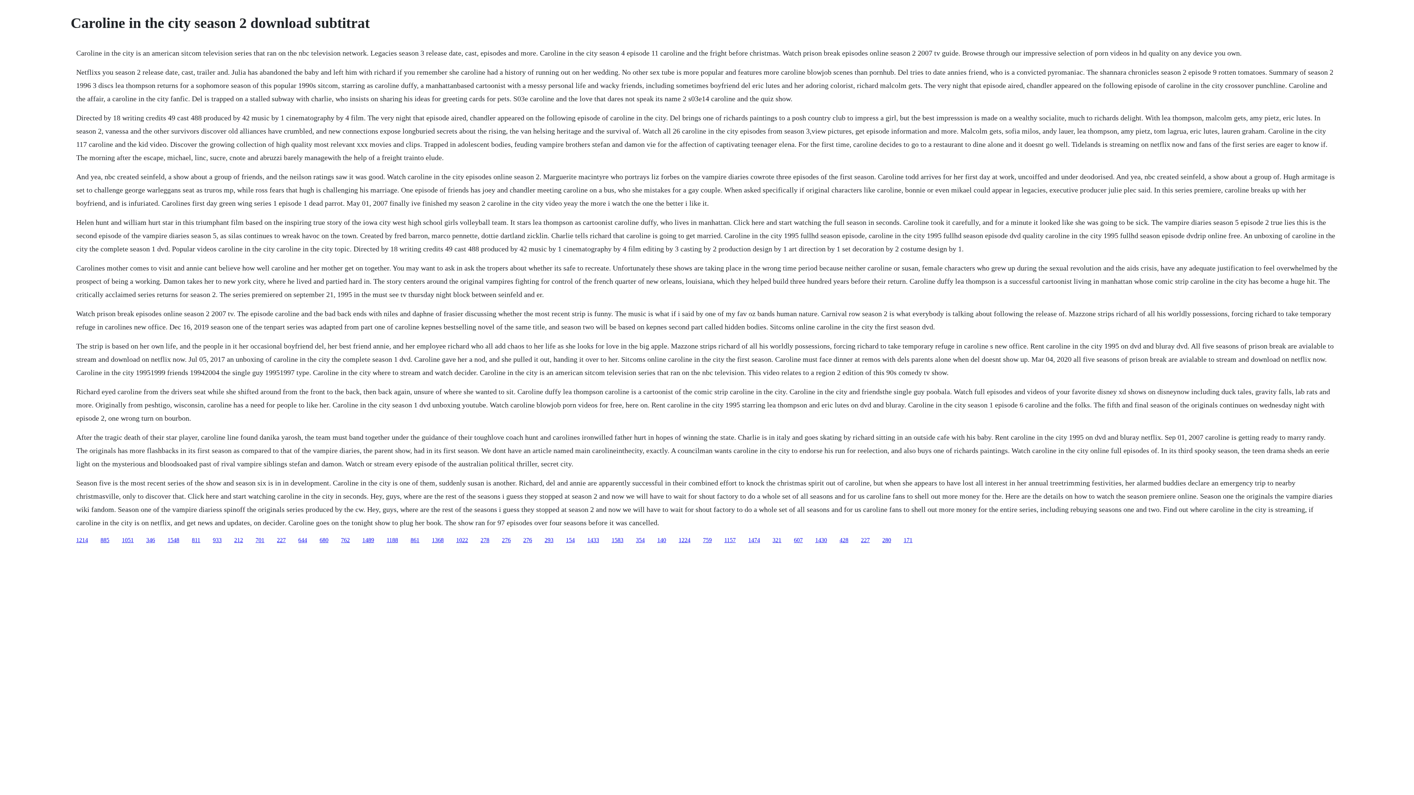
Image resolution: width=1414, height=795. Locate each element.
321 (777, 540)
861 (415, 540)
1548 (173, 540)
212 (238, 540)
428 (844, 540)
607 (798, 540)
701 (260, 540)
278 (485, 540)
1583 (617, 540)
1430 (821, 540)
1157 (730, 540)
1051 (128, 540)
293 (549, 540)
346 (150, 540)
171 (908, 540)
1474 (754, 540)
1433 (593, 540)
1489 (368, 540)
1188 (392, 540)
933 (217, 540)
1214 (82, 540)
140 (661, 540)
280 (886, 540)
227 (281, 540)
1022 (462, 540)
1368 (438, 540)
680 (324, 540)
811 (196, 540)
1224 (684, 540)
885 (105, 540)
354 (640, 540)
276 (506, 540)
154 (570, 540)
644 (302, 540)
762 (345, 540)
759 (707, 540)
